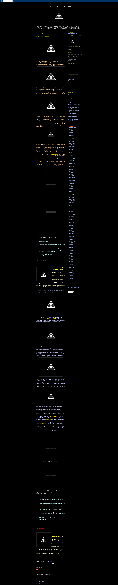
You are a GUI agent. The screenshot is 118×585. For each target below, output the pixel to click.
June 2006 (71, 135)
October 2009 (71, 197)
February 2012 (72, 241)
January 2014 (71, 270)
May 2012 (70, 245)
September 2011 (72, 233)
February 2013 (72, 255)
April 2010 (71, 206)
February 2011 (71, 222)
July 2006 (71, 137)
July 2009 (71, 193)
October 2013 (71, 266)
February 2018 (72, 276)
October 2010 (71, 216)
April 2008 (71, 169)
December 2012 (72, 252)
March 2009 (71, 186)
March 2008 (71, 168)
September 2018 (72, 280)
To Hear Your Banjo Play (73, 113)
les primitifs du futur (43, 561)
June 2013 (71, 259)
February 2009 (72, 185)
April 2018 (71, 278)
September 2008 (72, 177)
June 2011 (71, 228)
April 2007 (71, 150)
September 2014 (72, 273)
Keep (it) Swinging (59, 6)
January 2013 (71, 253)
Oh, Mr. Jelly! (70, 105)
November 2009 (72, 199)
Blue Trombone (71, 117)
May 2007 (70, 152)
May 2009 (70, 189)
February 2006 (72, 129)
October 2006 (71, 141)
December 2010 (72, 219)
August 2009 (71, 194)
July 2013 (71, 261)
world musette (50, 561)
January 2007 (71, 146)
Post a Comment (40, 581)
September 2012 (72, 249)
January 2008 (71, 164)
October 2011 (71, 234)
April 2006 (71, 132)
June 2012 (71, 247)
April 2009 (71, 188)
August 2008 (71, 175)
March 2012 (71, 242)
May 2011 (70, 227)
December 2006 (72, 144)
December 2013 (72, 269)
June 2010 (71, 210)
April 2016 (71, 275)
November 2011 (72, 236)
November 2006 (72, 143)
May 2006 (70, 133)
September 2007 (72, 158)
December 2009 (72, 200)
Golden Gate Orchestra (72, 116)
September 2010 (72, 214)
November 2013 (72, 267)
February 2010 (72, 203)
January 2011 (71, 220)
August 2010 (71, 213)
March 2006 (71, 130)
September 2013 (72, 264)
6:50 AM (49, 563)
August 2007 (71, 157)
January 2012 (71, 239)
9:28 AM (38, 579)
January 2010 (71, 202)
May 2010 (70, 208)
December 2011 (72, 238)
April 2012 (71, 244)
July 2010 (71, 211)
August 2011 (71, 231)
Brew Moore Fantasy (72, 102)
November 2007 (72, 161)
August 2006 (71, 138)
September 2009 (72, 196)
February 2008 (72, 166)
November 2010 (72, 217)
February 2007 (72, 147)
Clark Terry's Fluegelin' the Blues (74, 104)
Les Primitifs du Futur (42, 34)
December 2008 (72, 182)
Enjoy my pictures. (71, 79)
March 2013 (71, 256)
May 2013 (70, 258)
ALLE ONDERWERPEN (72, 127)
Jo (38, 569)
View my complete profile (73, 287)
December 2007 (72, 163)
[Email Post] (53, 563)
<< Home (38, 583)
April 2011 (71, 225)
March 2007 (71, 149)
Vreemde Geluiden (71, 114)
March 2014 (71, 272)
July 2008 (71, 174)
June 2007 (71, 154)
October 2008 (71, 179)
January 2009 (71, 183)
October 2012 (71, 250)
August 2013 (71, 262)
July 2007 (71, 155)
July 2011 (70, 230)
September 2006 (72, 140)
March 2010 (71, 205)
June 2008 (71, 172)
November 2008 (72, 180)
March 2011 (71, 224)
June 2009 (71, 191)
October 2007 (71, 160)
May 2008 (70, 171)
